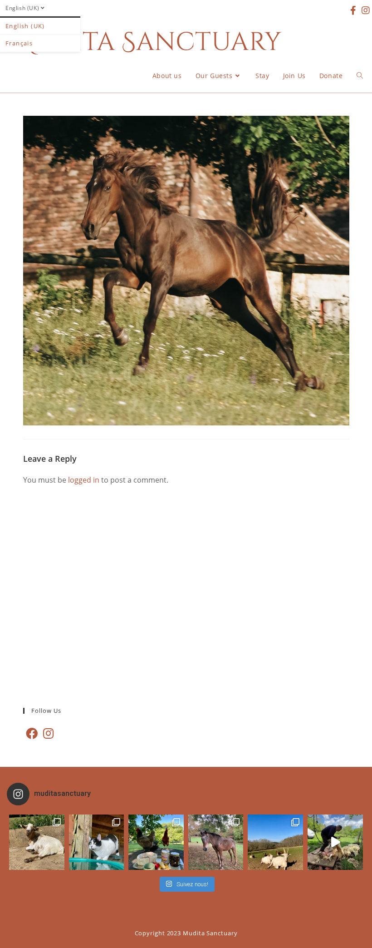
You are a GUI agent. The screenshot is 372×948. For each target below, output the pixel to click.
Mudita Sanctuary (146, 42)
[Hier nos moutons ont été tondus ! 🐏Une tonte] (335, 842)
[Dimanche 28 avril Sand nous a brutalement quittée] (216, 842)
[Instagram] (48, 733)
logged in (83, 480)
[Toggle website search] (360, 76)
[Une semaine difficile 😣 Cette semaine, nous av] (275, 842)
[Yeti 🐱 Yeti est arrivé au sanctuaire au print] (96, 842)
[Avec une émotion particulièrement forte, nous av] (36, 842)
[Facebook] (32, 733)
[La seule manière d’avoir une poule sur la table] (156, 842)
